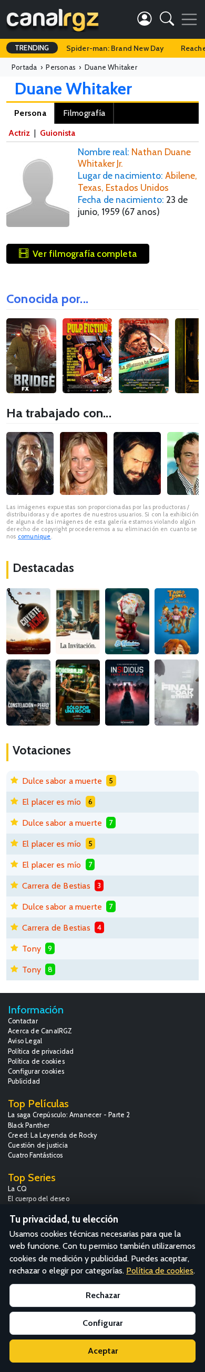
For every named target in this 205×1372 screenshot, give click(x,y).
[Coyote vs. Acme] (28, 621)
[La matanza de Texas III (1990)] (144, 355)
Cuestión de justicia (38, 1145)
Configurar (102, 1323)
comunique (34, 536)
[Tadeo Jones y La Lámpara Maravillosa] (177, 621)
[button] (167, 21)
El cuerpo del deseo (38, 1199)
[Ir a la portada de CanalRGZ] (52, 19)
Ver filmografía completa (85, 253)
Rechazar (103, 1295)
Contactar (23, 1021)
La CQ (17, 1189)
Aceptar (103, 1351)
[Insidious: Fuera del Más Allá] (127, 693)
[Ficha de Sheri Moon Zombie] (83, 463)
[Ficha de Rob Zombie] (137, 463)
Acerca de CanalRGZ (40, 1031)
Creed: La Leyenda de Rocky (52, 1135)
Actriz (19, 133)
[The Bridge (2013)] (31, 355)
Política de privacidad (41, 1051)
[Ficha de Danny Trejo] (30, 463)
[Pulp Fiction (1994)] (87, 355)
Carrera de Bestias (56, 886)
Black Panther (29, 1125)
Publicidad (24, 1081)
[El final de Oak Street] (177, 693)
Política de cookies (36, 1061)
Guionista (57, 133)
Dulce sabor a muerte (62, 781)
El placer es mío (51, 802)
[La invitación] (78, 621)
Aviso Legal (25, 1041)
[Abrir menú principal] (189, 19)
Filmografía (84, 113)
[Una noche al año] (78, 693)
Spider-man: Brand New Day (115, 48)
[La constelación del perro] (28, 693)
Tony (31, 949)
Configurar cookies (36, 1071)
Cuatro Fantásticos (35, 1155)
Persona (30, 113)
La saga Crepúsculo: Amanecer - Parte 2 (69, 1115)
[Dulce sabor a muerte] (127, 621)
